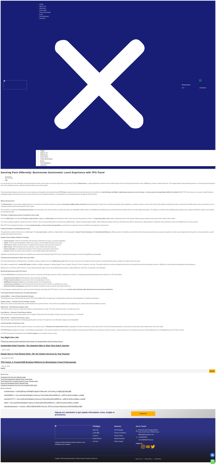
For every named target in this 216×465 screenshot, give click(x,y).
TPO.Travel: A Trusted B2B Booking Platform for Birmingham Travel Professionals (38, 362)
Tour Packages (45, 12)
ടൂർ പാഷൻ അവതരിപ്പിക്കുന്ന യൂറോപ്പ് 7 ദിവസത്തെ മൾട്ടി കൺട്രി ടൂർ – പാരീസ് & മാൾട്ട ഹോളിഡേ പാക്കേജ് (50, 395)
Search (3, 368)
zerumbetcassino (9, 391)
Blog (41, 14)
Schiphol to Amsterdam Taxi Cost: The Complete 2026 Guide (19, 385)
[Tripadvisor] (148, 447)
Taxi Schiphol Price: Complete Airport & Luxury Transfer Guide (19, 381)
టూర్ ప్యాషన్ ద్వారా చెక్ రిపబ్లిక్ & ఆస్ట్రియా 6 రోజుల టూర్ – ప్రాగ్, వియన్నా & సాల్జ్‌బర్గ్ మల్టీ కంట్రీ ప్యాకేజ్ (43, 391)
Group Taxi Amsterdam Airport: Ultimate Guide (14, 383)
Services (42, 8)
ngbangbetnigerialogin (11, 406)
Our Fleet (43, 10)
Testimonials (44, 16)
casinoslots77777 (9, 399)
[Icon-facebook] (138, 447)
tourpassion (8, 176)
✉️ (212, 455)
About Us (42, 6)
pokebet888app (8, 395)
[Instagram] (143, 447)
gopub (6, 402)
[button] (99, 85)
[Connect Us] (200, 80)
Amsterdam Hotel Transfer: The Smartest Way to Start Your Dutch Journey (35, 346)
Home (41, 4)
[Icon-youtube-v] (158, 447)
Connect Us (202, 84)
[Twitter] (153, 447)
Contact (42, 18)
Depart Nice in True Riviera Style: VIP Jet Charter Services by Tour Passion (35, 354)
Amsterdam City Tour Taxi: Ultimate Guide (13, 377)
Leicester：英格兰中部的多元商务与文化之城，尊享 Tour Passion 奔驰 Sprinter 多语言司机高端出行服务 (51, 406)
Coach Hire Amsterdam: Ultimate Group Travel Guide (16, 379)
